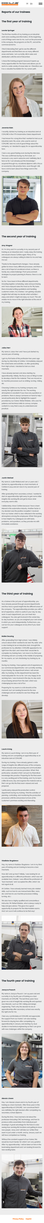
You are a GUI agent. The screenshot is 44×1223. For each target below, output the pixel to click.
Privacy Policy (18, 1219)
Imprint (28, 1219)
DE (27, 4)
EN (31, 4)
